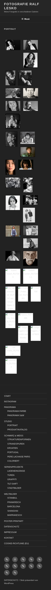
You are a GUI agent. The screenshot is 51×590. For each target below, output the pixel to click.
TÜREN (10, 475)
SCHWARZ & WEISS (13, 435)
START (7, 396)
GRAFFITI (12, 479)
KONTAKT (9, 538)
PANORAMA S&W (15, 415)
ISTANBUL (12, 498)
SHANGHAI (12, 511)
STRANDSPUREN (15, 444)
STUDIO (8, 421)
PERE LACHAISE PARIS (18, 456)
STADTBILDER (14, 488)
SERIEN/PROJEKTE (13, 467)
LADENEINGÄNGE (16, 471)
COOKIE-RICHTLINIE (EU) (16, 543)
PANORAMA (10, 407)
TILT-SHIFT (12, 484)
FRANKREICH (14, 502)
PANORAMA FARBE (16, 411)
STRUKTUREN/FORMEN (19, 439)
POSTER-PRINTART (13, 521)
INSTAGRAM (10, 401)
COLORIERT (13, 461)
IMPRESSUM (10, 532)
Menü (27, 19)
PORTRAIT (12, 425)
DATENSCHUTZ (11, 526)
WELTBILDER (10, 494)
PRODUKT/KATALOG (17, 429)
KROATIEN (12, 448)
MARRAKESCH (14, 515)
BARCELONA (13, 506)
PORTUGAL (13, 452)
